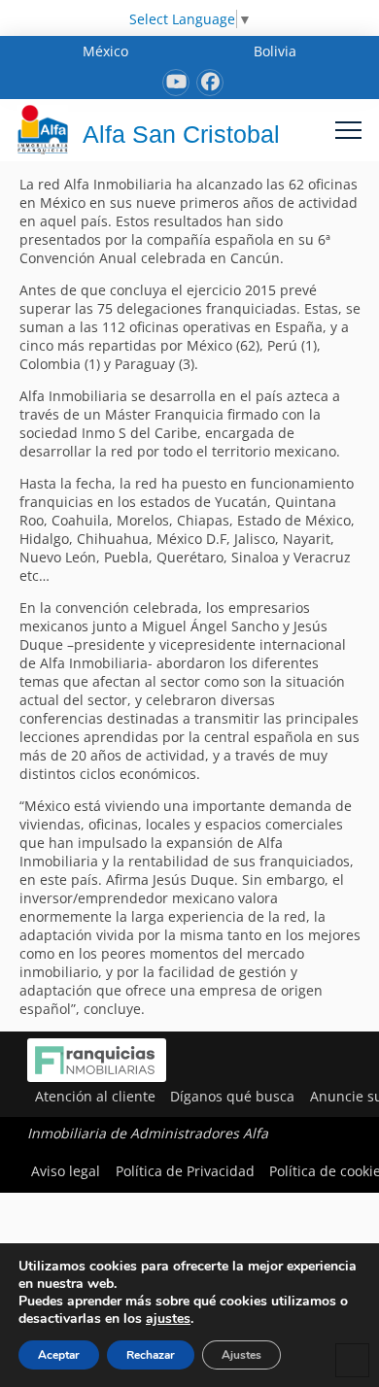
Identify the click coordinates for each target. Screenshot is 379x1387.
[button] (348, 130)
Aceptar (59, 1355)
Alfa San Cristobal (181, 134)
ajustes (168, 1319)
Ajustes (241, 1355)
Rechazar (150, 1355)
